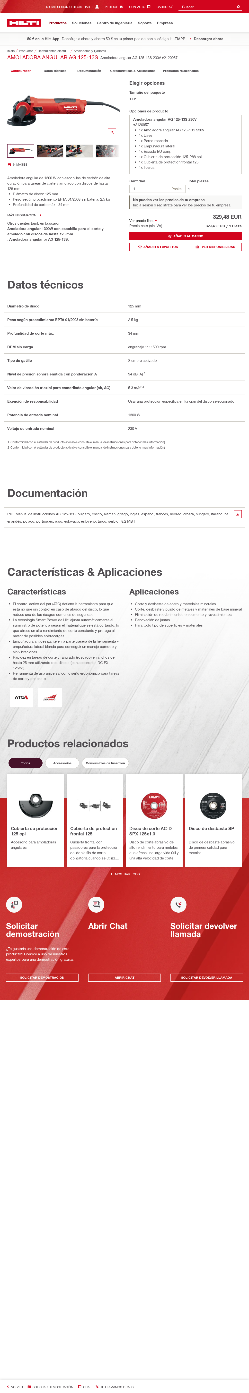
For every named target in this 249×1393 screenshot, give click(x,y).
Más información (21, 215)
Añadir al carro (188, 236)
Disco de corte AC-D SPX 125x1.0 (150, 831)
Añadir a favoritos (160, 247)
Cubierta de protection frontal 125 (93, 831)
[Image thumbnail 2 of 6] (50, 151)
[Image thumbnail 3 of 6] (79, 151)
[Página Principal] (24, 23)
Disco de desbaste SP (211, 828)
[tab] (21, 70)
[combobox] (210, 7)
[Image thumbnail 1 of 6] (20, 151)
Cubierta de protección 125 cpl (35, 831)
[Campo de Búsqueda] (238, 7)
